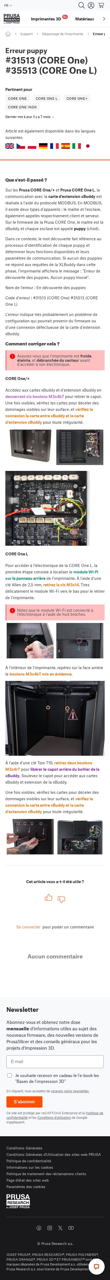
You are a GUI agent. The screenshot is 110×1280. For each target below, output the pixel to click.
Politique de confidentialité (28, 1161)
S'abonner (24, 1102)
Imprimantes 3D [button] (49, 18)
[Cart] (101, 5)
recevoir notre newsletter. (70, 1091)
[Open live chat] (97, 1267)
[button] (9, 146)
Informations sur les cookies (29, 1167)
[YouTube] (71, 1228)
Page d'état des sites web (27, 1180)
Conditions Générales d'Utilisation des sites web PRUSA (53, 1154)
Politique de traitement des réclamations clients (46, 1173)
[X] (60, 1228)
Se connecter (28, 926)
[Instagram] (49, 1228)
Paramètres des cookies (25, 1186)
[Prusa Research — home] (11, 19)
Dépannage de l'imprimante (62, 34)
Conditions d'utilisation (54, 1117)
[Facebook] (39, 1228)
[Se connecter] (91, 5)
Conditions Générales (24, 1148)
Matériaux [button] (84, 18)
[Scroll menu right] (104, 19)
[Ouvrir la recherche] (81, 5)
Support (26, 34)
